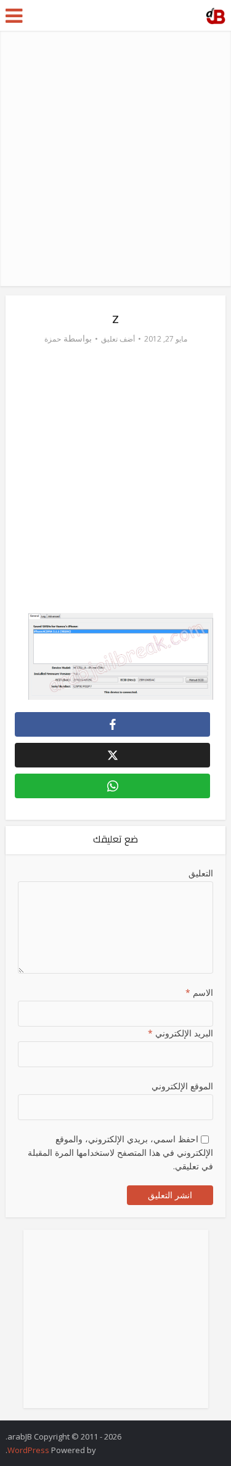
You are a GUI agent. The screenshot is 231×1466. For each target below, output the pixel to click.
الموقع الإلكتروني (182, 1086)
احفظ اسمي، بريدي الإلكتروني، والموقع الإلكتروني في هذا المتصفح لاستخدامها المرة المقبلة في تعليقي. (120, 1152)
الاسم (199, 992)
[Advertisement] (115, 158)
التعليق (200, 873)
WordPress (28, 1450)
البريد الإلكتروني (180, 1033)
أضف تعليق (118, 338)
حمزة (52, 338)
